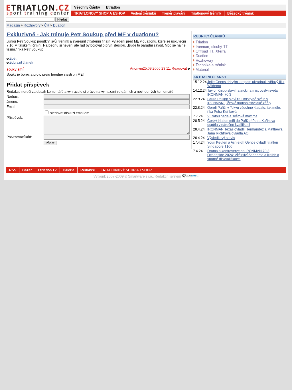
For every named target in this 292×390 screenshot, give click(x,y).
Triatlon (202, 42)
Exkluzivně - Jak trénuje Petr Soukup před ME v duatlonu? (83, 34)
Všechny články (87, 7)
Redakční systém (168, 176)
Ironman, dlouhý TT (212, 47)
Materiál (202, 69)
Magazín (13, 25)
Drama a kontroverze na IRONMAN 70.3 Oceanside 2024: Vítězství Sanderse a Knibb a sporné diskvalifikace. (243, 155)
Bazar (27, 170)
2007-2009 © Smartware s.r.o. (130, 176)
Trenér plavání (173, 13)
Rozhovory (32, 25)
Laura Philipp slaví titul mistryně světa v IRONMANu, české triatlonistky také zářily (239, 101)
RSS (12, 170)
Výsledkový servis (221, 138)
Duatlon (59, 25)
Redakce (87, 170)
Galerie (68, 170)
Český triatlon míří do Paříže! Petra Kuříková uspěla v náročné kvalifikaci (241, 123)
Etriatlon (113, 7)
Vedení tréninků (143, 13)
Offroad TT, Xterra (211, 51)
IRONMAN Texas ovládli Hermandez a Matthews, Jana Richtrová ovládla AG (245, 131)
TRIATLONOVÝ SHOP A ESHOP (99, 13)
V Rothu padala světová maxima (232, 116)
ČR (46, 25)
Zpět (12, 59)
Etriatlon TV (47, 170)
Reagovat (180, 69)
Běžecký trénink (240, 13)
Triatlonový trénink (206, 13)
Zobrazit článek (21, 63)
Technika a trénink (211, 65)
